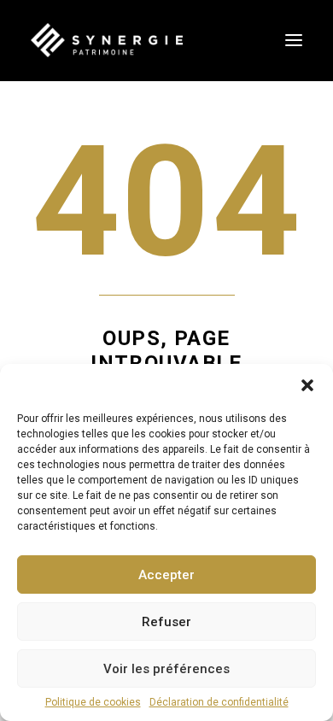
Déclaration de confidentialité (219, 702)
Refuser (166, 622)
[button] (307, 385)
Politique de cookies (93, 702)
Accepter (166, 575)
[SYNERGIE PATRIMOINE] (107, 40)
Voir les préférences (166, 669)
